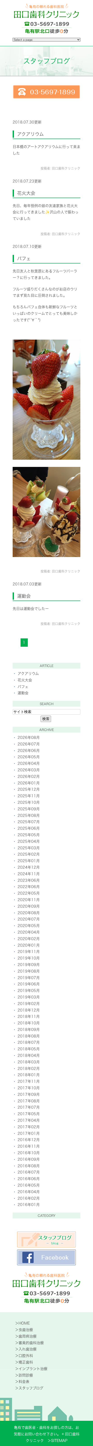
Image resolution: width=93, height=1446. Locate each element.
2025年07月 (29, 822)
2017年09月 (29, 1094)
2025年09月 (29, 809)
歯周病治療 (28, 1336)
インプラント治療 (33, 1369)
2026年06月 (29, 750)
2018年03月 (29, 1062)
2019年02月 (29, 1003)
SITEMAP (59, 1440)
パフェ (24, 258)
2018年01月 (29, 1075)
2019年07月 (29, 978)
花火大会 (26, 193)
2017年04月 (29, 1120)
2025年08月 (29, 815)
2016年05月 (29, 1185)
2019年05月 (29, 990)
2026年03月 (29, 770)
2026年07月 (29, 744)
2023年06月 (29, 880)
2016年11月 (29, 1146)
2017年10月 (29, 1088)
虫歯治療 (26, 1330)
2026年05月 (29, 757)
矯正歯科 (26, 1362)
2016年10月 (29, 1153)
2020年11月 (29, 900)
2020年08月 (29, 913)
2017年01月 (29, 1133)
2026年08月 (29, 737)
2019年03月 (29, 997)
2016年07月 (29, 1172)
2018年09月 (29, 1029)
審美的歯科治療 (31, 1343)
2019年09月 (29, 964)
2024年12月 (29, 867)
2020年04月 (29, 932)
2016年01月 (29, 1204)
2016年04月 (29, 1192)
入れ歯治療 (28, 1349)
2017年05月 (29, 1114)
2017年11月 (29, 1081)
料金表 (24, 1381)
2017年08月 (29, 1101)
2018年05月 (29, 1049)
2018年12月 (29, 1010)
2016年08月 (29, 1166)
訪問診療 (26, 1375)
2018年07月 (29, 1042)
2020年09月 (29, 906)
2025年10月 (29, 802)
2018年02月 (29, 1068)
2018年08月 (29, 1036)
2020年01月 (29, 945)
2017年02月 (29, 1127)
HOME (24, 1323)
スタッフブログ (31, 1388)
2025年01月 (29, 861)
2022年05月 (29, 893)
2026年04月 (29, 763)
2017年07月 (29, 1107)
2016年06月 (29, 1179)
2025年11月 (29, 796)
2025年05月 (29, 835)
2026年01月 (29, 783)
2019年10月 (29, 958)
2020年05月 (29, 925)
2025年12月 (29, 789)
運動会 (24, 596)
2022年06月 (29, 887)
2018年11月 (29, 1016)
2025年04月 (29, 841)
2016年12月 (29, 1140)
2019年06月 (29, 984)
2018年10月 (29, 1023)
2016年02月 (29, 1198)
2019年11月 (29, 951)
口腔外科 (26, 1355)
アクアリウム (30, 134)
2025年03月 (29, 848)
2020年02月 (29, 939)
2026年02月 (29, 776)
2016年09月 (29, 1159)
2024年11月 (29, 874)
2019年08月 (29, 971)
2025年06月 (29, 828)
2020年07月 (29, 919)
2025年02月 (29, 854)
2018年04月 (29, 1055)
